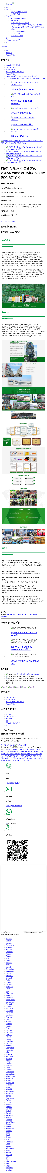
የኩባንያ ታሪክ (15, 14)
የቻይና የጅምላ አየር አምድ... (23, 89)
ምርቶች (9, 16)
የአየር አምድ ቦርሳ (17, 36)
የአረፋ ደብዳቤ (16, 33)
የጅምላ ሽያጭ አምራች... (22, 124)
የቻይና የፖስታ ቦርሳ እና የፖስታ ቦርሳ (23, 756)
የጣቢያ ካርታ (23, 749)
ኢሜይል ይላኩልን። (8, 221)
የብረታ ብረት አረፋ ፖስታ (20, 23)
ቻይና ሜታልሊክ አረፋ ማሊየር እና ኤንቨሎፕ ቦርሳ (21, 757)
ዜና (7, 38)
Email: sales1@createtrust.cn (28, 674)
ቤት (7, 7)
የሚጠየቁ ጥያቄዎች (13, 40)
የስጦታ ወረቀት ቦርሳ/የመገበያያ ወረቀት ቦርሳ (26, 25)
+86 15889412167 (13, 783)
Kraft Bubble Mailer (18, 18)
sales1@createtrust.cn (14, 806)
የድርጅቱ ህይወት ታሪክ (19, 12)
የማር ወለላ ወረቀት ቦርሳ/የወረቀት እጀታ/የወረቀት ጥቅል (25, 78)
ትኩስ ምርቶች (12, 749)
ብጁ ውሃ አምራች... (19, 136)
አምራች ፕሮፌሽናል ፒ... (21, 113)
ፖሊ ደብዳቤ (15, 20)
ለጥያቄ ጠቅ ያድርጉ (8, 745)
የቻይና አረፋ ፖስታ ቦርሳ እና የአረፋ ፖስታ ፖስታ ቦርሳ (21, 759)
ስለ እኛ (8, 9)
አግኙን (8, 42)
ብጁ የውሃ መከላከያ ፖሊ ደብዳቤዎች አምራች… (21, 648)
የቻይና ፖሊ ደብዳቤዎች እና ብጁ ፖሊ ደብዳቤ (17, 751)
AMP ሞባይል (35, 749)
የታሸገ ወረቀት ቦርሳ (17, 31)
